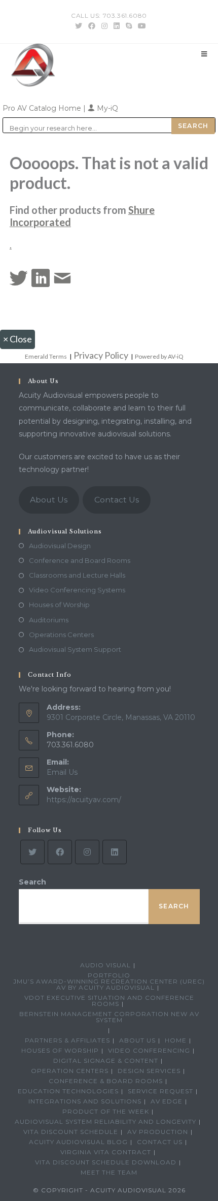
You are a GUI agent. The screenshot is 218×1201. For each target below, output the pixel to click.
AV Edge (167, 1101)
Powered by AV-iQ (159, 356)
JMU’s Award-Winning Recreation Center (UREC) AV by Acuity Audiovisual (109, 984)
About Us (48, 499)
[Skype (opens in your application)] (129, 25)
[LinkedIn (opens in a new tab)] (117, 25)
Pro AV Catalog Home (43, 108)
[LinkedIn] (114, 852)
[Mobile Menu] (204, 54)
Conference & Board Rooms (106, 1081)
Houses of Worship (59, 604)
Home (176, 1040)
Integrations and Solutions (84, 1101)
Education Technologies (68, 1091)
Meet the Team (109, 1172)
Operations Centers (61, 634)
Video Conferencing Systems (77, 590)
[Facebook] (60, 852)
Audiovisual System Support (75, 649)
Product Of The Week (105, 1111)
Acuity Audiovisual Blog (78, 1142)
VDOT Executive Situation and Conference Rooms (109, 1000)
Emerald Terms (46, 356)
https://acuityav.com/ (84, 799)
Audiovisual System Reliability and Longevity (105, 1121)
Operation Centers (69, 1070)
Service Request (160, 1091)
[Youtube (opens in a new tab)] (140, 25)
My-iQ (106, 108)
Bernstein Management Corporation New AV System (109, 1017)
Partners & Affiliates (67, 1040)
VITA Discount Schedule (70, 1131)
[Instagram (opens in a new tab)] (104, 25)
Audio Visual (105, 965)
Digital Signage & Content (105, 1060)
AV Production (157, 1131)
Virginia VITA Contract (105, 1152)
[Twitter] (32, 852)
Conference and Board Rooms (79, 560)
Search (32, 882)
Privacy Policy (101, 355)
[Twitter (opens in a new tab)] (78, 25)
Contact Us (116, 499)
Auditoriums (48, 620)
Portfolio (109, 975)
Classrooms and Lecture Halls (77, 575)
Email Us (62, 772)
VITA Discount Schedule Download (105, 1162)
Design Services (149, 1070)
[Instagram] (87, 852)
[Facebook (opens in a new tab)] (91, 25)
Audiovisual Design (60, 546)
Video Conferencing (149, 1050)
